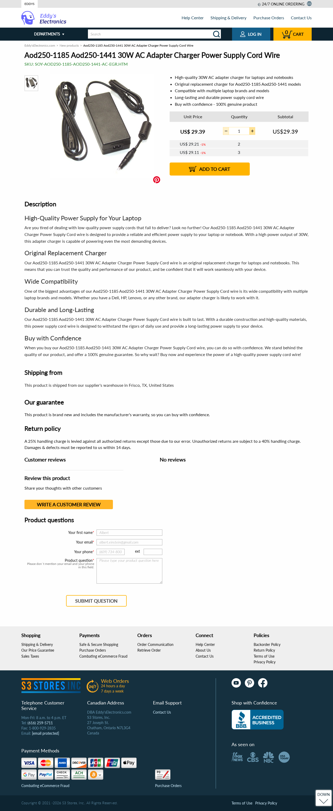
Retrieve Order (149, 650)
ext (137, 551)
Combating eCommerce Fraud (103, 656)
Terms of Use (264, 656)
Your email (84, 542)
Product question (79, 560)
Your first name (80, 532)
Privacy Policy (265, 662)
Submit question (96, 601)
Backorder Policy (267, 644)
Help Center (193, 17)
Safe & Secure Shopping (98, 644)
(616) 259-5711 (40, 723)
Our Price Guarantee (37, 650)
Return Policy (264, 650)
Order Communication (155, 644)
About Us (203, 650)
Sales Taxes (30, 656)
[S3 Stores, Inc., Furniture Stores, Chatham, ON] (258, 719)
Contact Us (301, 17)
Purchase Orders (268, 17)
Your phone (83, 552)
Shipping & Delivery (228, 17)
